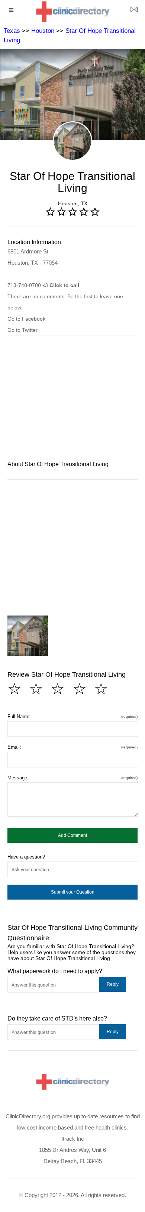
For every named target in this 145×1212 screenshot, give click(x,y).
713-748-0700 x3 (43, 285)
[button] (72, 835)
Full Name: (72, 716)
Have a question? (26, 857)
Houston (42, 30)
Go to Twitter (22, 330)
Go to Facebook (26, 319)
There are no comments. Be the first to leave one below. (65, 302)
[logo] (72, 11)
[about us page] (134, 11)
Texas (12, 30)
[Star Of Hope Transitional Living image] (27, 636)
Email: (72, 747)
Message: (72, 778)
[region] (72, 403)
